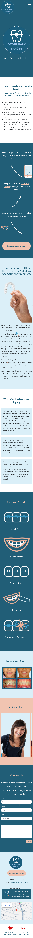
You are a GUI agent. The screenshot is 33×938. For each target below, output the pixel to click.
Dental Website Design (11, 932)
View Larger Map (7, 905)
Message (4, 823)
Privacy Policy (16, 935)
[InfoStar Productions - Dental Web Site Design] (16, 928)
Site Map (26, 935)
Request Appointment (16, 246)
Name (3, 798)
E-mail (3, 806)
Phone (3, 815)
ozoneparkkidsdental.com (20, 897)
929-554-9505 (16, 159)
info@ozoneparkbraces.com (19, 882)
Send (29, 841)
